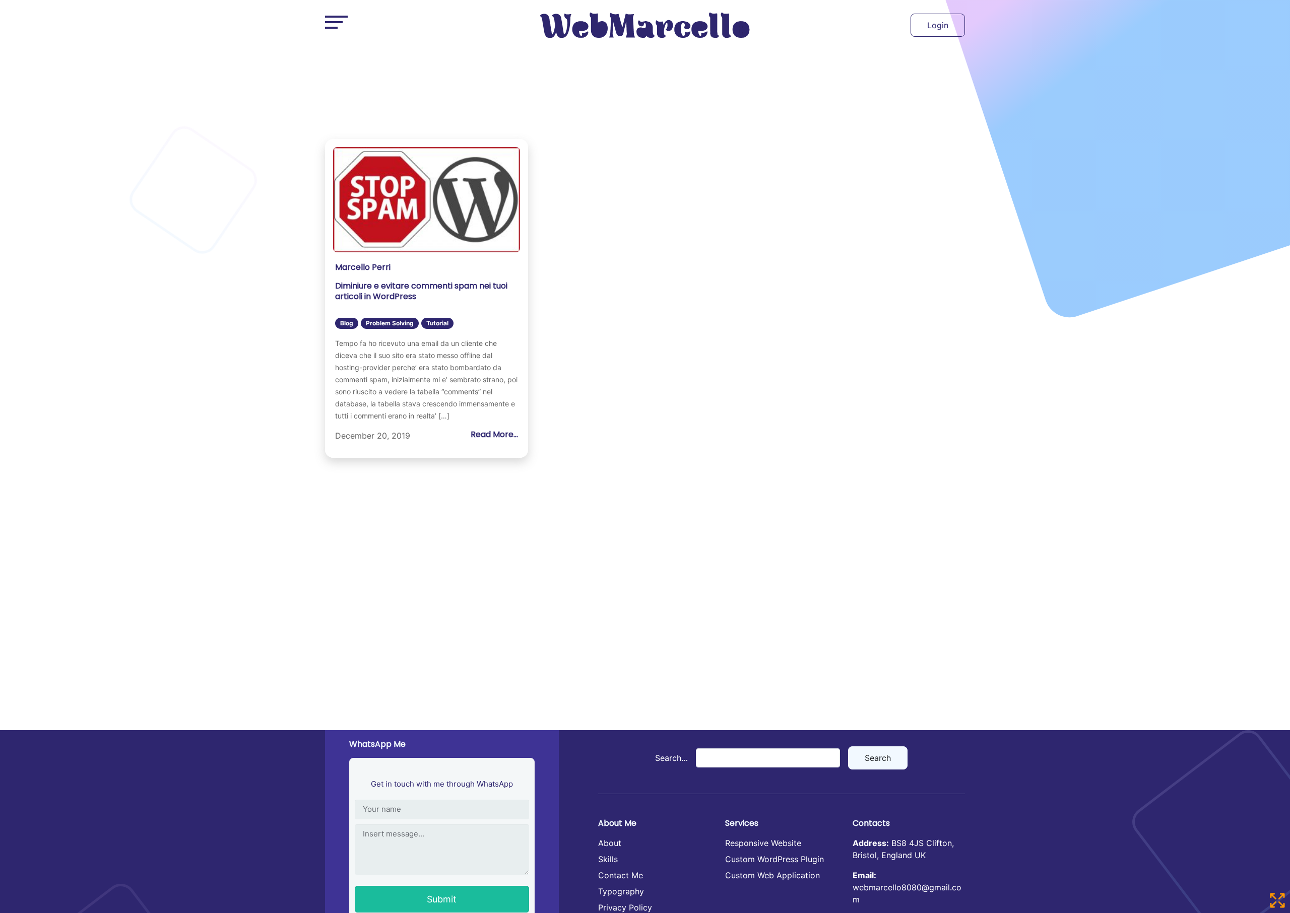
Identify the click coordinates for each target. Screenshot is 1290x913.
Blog (346, 323)
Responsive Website (763, 843)
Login (937, 25)
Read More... (494, 434)
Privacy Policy (625, 907)
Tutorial (437, 323)
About (609, 843)
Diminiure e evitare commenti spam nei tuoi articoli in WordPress (421, 291)
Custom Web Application (772, 875)
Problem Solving (390, 323)
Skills (608, 859)
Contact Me (620, 875)
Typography (621, 891)
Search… (671, 758)
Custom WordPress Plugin (774, 859)
